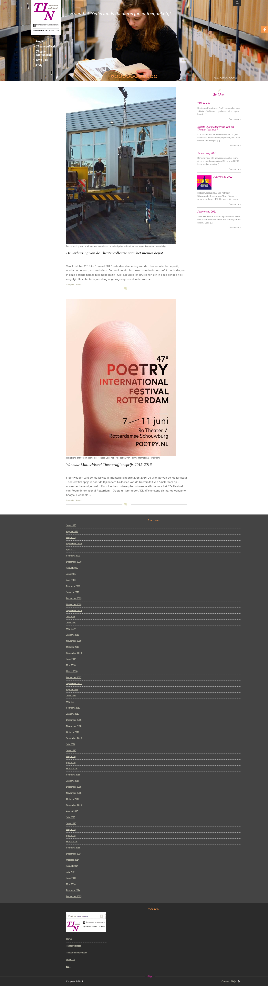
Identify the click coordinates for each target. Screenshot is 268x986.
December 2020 (73, 562)
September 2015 (74, 805)
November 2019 (73, 604)
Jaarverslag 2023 (206, 153)
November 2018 (73, 641)
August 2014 (72, 866)
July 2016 (70, 744)
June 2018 (71, 659)
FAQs (233, 981)
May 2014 (71, 884)
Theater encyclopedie (76, 952)
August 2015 (72, 811)
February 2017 (73, 708)
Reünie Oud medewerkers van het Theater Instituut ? (215, 128)
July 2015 (70, 817)
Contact (225, 981)
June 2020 (71, 574)
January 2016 (72, 781)
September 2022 (74, 543)
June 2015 (71, 823)
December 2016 (73, 720)
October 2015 (72, 799)
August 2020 (72, 568)
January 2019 (72, 635)
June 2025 (71, 525)
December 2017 (73, 677)
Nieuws (78, 284)
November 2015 (73, 793)
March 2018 (71, 671)
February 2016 (73, 774)
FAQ (68, 966)
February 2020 (73, 586)
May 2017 (71, 702)
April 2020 (71, 580)
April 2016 (71, 762)
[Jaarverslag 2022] (204, 182)
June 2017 (71, 695)
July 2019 (70, 616)
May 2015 (71, 829)
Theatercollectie (73, 946)
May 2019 (71, 629)
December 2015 (73, 787)
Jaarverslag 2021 (206, 211)
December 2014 (73, 854)
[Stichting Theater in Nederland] (46, 17)
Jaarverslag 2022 (222, 176)
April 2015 (71, 835)
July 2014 (70, 872)
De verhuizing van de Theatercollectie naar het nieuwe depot (114, 253)
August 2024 (72, 531)
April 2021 (71, 549)
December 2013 (73, 896)
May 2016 (71, 756)
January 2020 (72, 592)
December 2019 (73, 598)
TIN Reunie (203, 103)
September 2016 (74, 738)
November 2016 (73, 726)
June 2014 (71, 878)
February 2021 (73, 556)
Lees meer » (235, 119)
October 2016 (72, 732)
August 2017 (72, 689)
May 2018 (71, 665)
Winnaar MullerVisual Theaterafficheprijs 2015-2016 (109, 464)
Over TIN (70, 959)
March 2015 (71, 841)
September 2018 (74, 653)
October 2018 (72, 647)
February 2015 (73, 847)
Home (69, 939)
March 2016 (71, 768)
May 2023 (71, 537)
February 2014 (73, 890)
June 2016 (71, 750)
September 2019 (74, 610)
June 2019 (71, 622)
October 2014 (72, 860)
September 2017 (74, 683)
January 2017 (72, 714)
